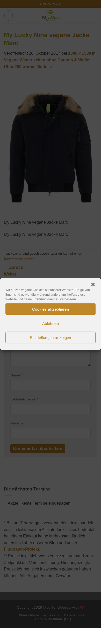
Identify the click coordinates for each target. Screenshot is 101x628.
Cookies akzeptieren (50, 309)
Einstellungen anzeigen (50, 337)
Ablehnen (50, 323)
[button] (93, 284)
